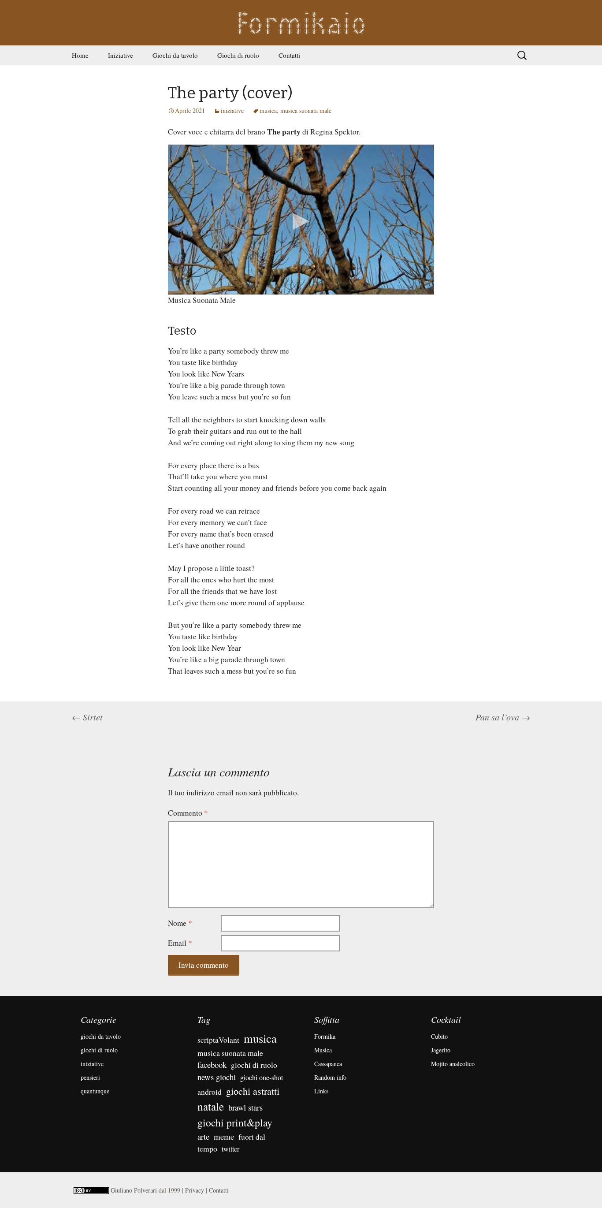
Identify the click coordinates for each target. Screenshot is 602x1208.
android (209, 1091)
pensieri (90, 1077)
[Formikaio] (301, 22)
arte (203, 1136)
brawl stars (245, 1107)
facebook (212, 1064)
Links (321, 1091)
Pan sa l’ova (503, 717)
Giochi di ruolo (238, 55)
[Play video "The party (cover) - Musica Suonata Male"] (301, 220)
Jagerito (440, 1050)
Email (180, 943)
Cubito (439, 1036)
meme (224, 1136)
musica (268, 110)
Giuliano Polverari (134, 1190)
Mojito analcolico (453, 1063)
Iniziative (120, 55)
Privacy (194, 1190)
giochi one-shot (261, 1077)
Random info (330, 1077)
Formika (324, 1036)
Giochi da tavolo (175, 55)
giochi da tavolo (101, 1036)
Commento (188, 813)
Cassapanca (328, 1063)
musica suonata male (305, 110)
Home (80, 55)
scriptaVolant (218, 1039)
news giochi (216, 1076)
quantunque (95, 1091)
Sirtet (87, 717)
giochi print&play (234, 1122)
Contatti (289, 55)
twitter (230, 1148)
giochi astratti (252, 1091)
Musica (323, 1050)
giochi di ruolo (99, 1050)
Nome (180, 923)
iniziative (232, 110)
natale (210, 1106)
